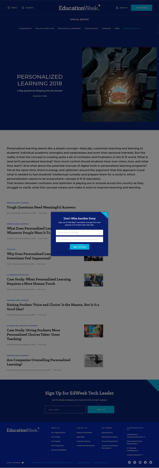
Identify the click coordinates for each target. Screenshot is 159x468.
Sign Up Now (79, 247)
